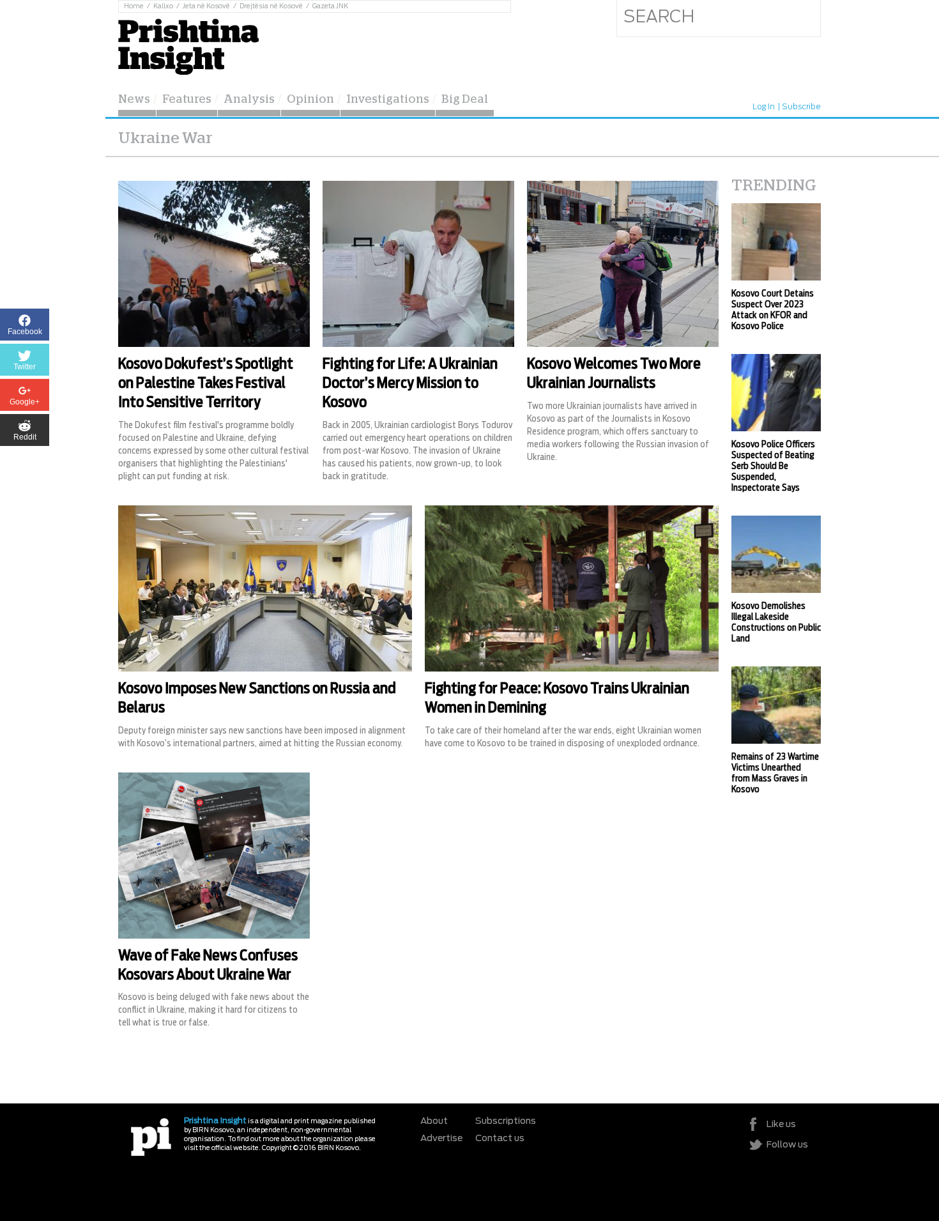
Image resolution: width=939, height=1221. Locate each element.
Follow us (787, 1144)
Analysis (249, 99)
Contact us (499, 1138)
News (134, 99)
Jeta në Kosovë (206, 6)
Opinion (310, 99)
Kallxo (163, 6)
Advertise (441, 1138)
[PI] (151, 1136)
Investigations (387, 99)
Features (186, 99)
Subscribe (801, 107)
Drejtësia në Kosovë (271, 6)
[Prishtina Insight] (188, 45)
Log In (763, 107)
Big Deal (464, 99)
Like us (781, 1124)
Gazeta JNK (330, 6)
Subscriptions (505, 1121)
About (434, 1121)
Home (134, 6)
